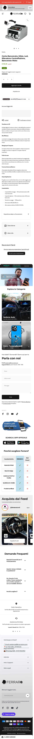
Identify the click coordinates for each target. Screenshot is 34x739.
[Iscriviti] (27, 695)
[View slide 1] (13, 631)
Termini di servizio (7, 403)
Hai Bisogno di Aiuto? (25, 120)
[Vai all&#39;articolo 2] (16, 48)
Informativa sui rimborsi (11, 733)
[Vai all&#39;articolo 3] (18, 48)
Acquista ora (16, 91)
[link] (16, 648)
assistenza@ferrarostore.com (11, 363)
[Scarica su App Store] (9, 442)
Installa (30, 7)
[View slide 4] (19, 631)
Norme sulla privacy (26, 402)
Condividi (6, 120)
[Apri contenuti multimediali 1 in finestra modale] (27, 20)
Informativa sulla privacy (21, 733)
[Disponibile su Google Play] (23, 442)
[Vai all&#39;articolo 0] (14, 48)
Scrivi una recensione (16, 253)
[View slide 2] (15, 631)
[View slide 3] (17, 631)
